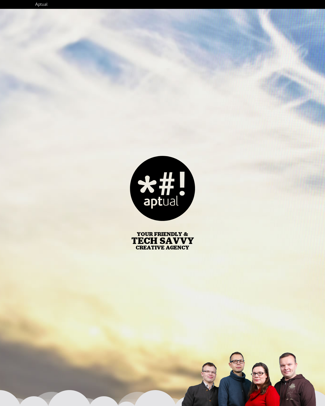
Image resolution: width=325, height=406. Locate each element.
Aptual (41, 4)
